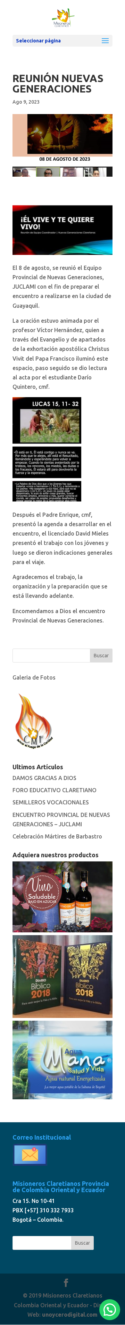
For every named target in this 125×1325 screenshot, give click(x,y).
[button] (109, 1309)
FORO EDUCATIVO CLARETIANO (54, 790)
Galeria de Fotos (34, 677)
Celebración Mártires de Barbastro (57, 836)
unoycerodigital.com (70, 1314)
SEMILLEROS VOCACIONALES (50, 802)
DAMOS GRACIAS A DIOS (44, 778)
